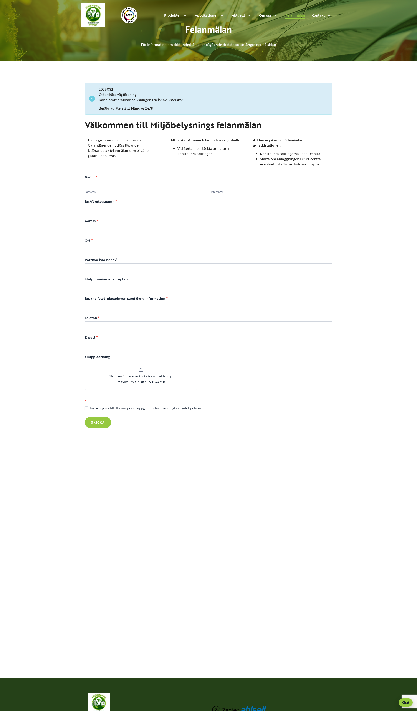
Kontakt (318, 15)
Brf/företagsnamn (101, 201)
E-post (91, 337)
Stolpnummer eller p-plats (106, 278)
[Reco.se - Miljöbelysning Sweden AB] (133, 15)
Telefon (92, 317)
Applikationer (206, 15)
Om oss (265, 15)
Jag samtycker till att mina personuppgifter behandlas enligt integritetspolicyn (145, 408)
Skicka (98, 422)
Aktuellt (238, 15)
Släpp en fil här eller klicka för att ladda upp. (141, 376)
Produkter (172, 15)
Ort (89, 240)
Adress (91, 220)
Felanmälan (295, 15)
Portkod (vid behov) (101, 259)
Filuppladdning (97, 356)
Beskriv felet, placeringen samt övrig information (126, 298)
